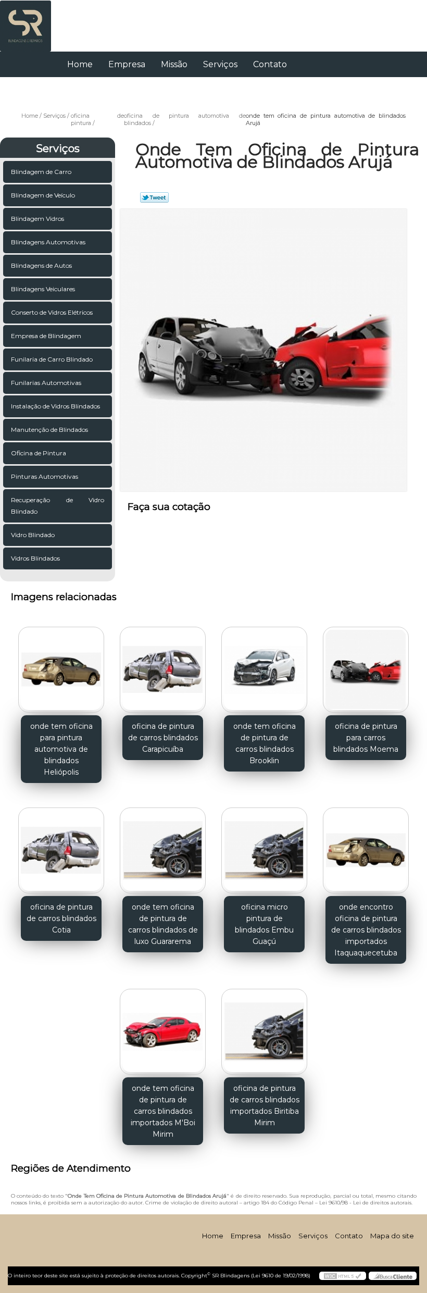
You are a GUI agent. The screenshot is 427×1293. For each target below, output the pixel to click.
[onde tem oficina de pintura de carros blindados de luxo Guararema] (163, 846)
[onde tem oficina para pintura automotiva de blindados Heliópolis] (61, 665)
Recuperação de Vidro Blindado (57, 505)
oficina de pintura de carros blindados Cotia (61, 918)
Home (80, 64)
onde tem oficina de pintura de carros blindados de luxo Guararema (163, 924)
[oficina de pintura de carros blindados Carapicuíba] (163, 665)
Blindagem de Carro (41, 172)
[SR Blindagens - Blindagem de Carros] (25, 21)
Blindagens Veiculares (43, 289)
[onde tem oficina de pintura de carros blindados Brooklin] (264, 665)
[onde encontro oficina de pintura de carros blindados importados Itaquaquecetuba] (366, 846)
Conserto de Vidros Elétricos (52, 312)
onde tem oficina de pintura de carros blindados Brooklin (264, 743)
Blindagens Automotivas (48, 242)
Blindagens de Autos (41, 265)
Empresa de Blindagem (46, 336)
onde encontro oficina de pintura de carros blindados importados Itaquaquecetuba (366, 930)
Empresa (126, 64)
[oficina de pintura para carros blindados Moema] (366, 665)
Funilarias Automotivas (46, 383)
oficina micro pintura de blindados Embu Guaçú (264, 924)
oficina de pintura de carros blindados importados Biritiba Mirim (264, 1105)
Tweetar (154, 197)
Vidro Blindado (33, 535)
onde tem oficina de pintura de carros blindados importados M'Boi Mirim (163, 1111)
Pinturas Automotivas (44, 476)
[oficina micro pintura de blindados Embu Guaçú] (264, 846)
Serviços (220, 64)
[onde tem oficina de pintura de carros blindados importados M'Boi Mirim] (163, 1027)
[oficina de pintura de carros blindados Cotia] (61, 846)
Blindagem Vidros (37, 218)
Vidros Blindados (35, 558)
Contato (270, 64)
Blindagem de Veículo (43, 195)
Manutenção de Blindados (49, 429)
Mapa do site (392, 1236)
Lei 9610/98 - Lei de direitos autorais (365, 1202)
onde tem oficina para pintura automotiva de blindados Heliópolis (61, 749)
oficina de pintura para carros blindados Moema (365, 738)
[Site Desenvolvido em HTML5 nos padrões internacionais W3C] (342, 1276)
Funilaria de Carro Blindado (52, 359)
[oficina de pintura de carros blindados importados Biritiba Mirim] (264, 1027)
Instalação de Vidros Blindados (55, 406)
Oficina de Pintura (38, 453)
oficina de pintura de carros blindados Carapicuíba (163, 738)
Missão (174, 64)
